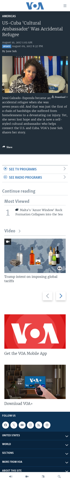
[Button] (7, 147)
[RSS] (38, 425)
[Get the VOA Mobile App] (35, 331)
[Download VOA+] (35, 382)
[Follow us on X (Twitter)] (13, 425)
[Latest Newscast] (10, 476)
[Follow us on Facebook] (5, 425)
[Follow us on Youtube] (22, 425)
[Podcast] (46, 425)
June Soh (11, 51)
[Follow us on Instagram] (30, 425)
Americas (9, 16)
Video (9, 231)
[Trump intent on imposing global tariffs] (35, 256)
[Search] (59, 476)
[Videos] (27, 476)
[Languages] (43, 476)
